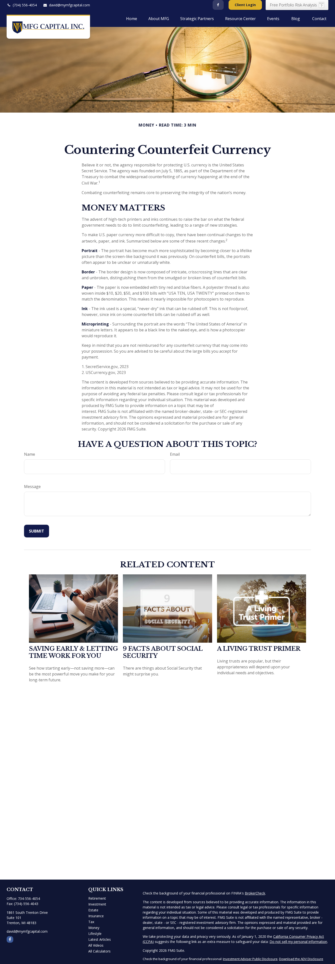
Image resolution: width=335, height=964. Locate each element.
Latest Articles (99, 939)
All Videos (95, 945)
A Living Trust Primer (258, 648)
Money (93, 927)
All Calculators (99, 951)
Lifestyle (95, 933)
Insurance (96, 916)
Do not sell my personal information (298, 941)
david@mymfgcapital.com (69, 5)
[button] (131, 18)
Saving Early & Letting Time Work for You (73, 652)
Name (29, 454)
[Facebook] (218, 5)
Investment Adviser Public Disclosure (250, 959)
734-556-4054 (29, 898)
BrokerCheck (255, 893)
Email (175, 454)
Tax (91, 921)
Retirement (97, 898)
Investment (97, 904)
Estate (93, 910)
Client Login (245, 4)
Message (32, 486)
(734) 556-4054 (25, 5)
